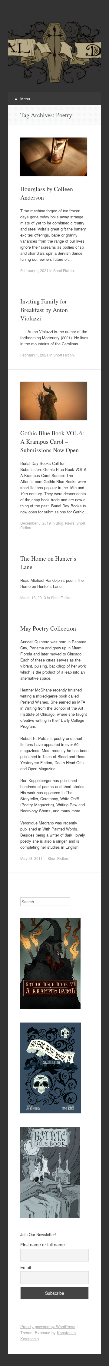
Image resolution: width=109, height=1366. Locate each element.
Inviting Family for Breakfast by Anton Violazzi (44, 309)
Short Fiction (63, 270)
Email (25, 1267)
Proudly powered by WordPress (47, 1326)
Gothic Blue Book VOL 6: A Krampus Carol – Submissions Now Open (52, 441)
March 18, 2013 (33, 597)
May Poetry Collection (48, 628)
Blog (59, 523)
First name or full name (42, 1245)
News (69, 523)
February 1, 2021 (34, 270)
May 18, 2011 (31, 858)
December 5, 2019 (35, 523)
